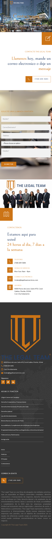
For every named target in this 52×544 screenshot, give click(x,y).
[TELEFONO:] (10, 261)
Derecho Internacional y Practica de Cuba (14, 407)
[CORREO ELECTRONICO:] (10, 278)
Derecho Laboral (6, 411)
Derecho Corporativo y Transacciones (13, 402)
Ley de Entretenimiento (9, 416)
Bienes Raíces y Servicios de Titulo (12, 421)
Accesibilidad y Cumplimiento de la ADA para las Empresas (20, 425)
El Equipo (4, 459)
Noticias (4, 454)
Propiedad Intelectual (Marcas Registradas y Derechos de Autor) (22, 430)
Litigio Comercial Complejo (10, 397)
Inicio (3, 449)
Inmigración (5, 439)
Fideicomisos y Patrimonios (10, 435)
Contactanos (5, 463)
